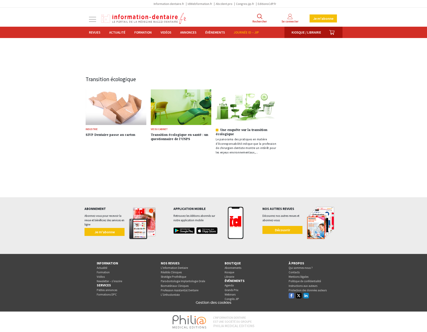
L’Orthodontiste (170, 295)
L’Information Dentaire (174, 268)
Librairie (229, 277)
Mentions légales (298, 277)
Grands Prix (231, 290)
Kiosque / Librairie (306, 32)
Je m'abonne (323, 18)
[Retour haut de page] (419, 320)
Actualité (117, 32)
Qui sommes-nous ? (301, 268)
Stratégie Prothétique (173, 277)
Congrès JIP (232, 299)
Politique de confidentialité (305, 281)
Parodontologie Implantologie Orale (183, 281)
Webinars (230, 294)
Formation (143, 32)
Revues (94, 32)
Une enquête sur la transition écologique (241, 132)
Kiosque (229, 272)
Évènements (215, 32)
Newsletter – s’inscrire (109, 281)
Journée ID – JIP (246, 32)
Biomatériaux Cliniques (175, 286)
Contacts (294, 272)
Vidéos (166, 32)
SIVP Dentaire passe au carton (110, 135)
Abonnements (233, 268)
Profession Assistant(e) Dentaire (179, 290)
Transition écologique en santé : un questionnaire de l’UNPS (179, 137)
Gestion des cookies (213, 302)
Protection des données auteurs (308, 290)
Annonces (188, 32)
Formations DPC (107, 294)
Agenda (229, 285)
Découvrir (282, 230)
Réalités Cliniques (171, 272)
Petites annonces (107, 290)
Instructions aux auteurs (303, 286)
